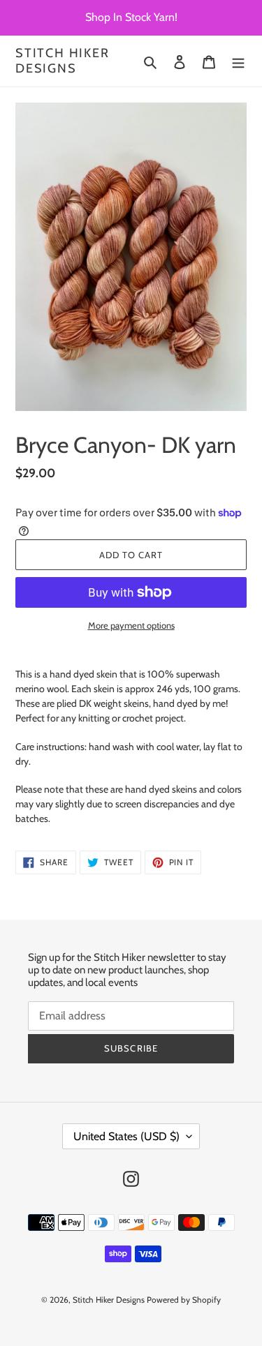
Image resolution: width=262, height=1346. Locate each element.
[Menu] (238, 61)
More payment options (131, 625)
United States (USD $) (126, 1136)
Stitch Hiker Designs (62, 61)
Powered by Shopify (184, 1299)
